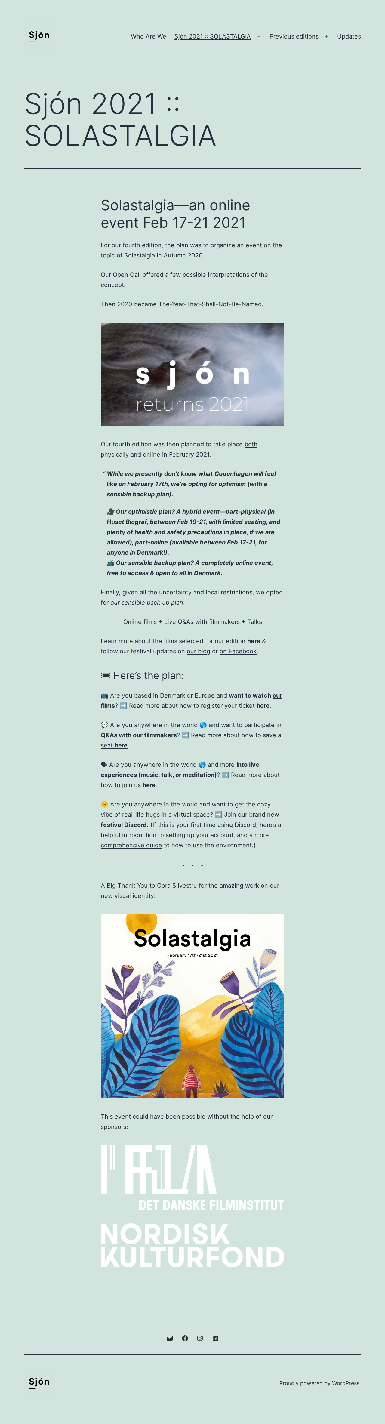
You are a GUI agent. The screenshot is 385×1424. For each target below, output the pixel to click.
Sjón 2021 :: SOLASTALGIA (212, 36)
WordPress (345, 1383)
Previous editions (294, 36)
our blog (198, 651)
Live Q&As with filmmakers (202, 621)
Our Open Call (121, 274)
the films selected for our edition (206, 641)
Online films (140, 621)
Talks (254, 621)
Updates (349, 36)
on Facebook (238, 651)
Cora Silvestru (177, 885)
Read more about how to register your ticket (199, 705)
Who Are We (148, 36)
